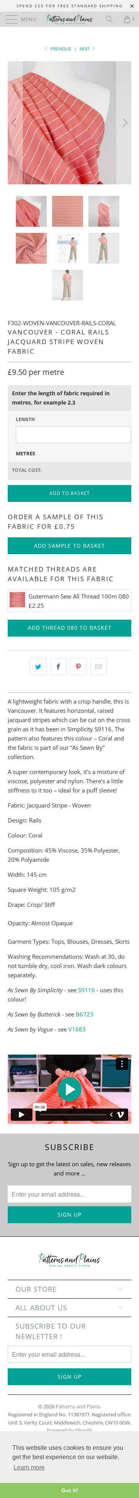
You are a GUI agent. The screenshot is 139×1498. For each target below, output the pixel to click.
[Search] (112, 19)
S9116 (86, 990)
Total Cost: (27, 470)
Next (85, 49)
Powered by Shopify (70, 1430)
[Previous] (15, 122)
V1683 (77, 1029)
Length (25, 419)
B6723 (84, 1014)
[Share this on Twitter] (38, 666)
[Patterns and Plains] (69, 19)
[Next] (124, 122)
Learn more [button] (29, 1467)
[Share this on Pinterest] (78, 666)
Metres (25, 453)
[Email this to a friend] (98, 666)
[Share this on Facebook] (58, 666)
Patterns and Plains (78, 1406)
